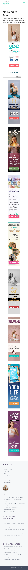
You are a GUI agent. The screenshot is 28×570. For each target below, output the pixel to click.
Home (5, 467)
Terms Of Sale (7, 482)
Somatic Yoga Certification (11, 507)
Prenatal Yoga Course (9, 511)
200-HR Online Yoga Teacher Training (13, 497)
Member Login (8, 469)
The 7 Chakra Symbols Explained (12, 554)
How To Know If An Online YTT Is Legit (14, 533)
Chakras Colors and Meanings (11, 548)
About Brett (7, 475)
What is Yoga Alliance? (10, 527)
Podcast (6, 478)
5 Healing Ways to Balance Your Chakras (14, 557)
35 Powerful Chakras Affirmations (12, 559)
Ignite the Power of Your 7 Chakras (13, 546)
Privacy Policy (7, 480)
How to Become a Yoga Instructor (13, 521)
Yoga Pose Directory (9, 539)
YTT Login (6, 471)
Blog (5, 473)
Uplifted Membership (9, 509)
